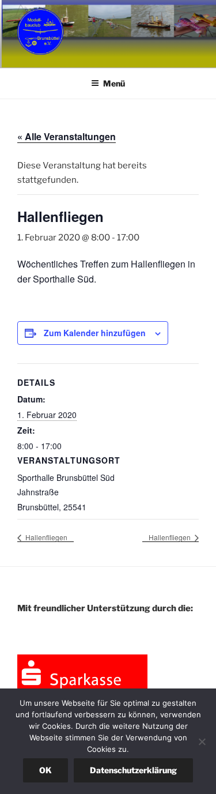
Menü (114, 83)
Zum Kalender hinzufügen (95, 332)
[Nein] (201, 741)
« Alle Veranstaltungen (66, 136)
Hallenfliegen (45, 537)
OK (45, 770)
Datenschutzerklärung (133, 770)
